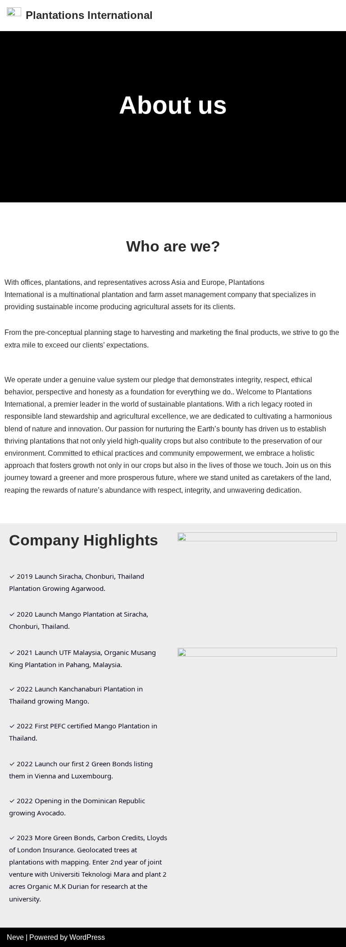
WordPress (87, 937)
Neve (15, 937)
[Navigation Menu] (328, 15)
